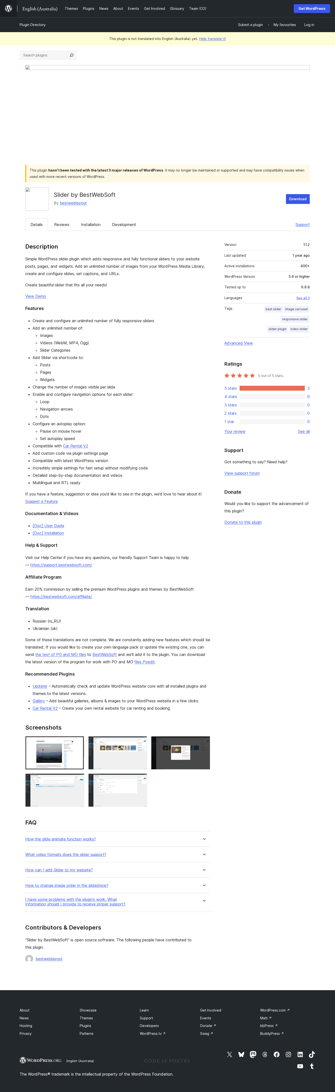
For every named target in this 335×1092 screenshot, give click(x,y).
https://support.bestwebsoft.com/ (61, 564)
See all (304, 431)
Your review (234, 431)
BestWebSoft (104, 654)
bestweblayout (73, 202)
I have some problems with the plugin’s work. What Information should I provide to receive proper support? (75, 901)
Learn (144, 1010)
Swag (206, 1033)
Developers (149, 1026)
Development (124, 224)
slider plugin (277, 329)
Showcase (88, 1010)
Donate (208, 1026)
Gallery (39, 700)
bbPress (269, 1026)
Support (303, 224)
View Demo (35, 296)
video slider (299, 329)
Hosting (26, 1026)
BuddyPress (272, 1033)
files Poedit (144, 661)
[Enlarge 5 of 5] (140, 780)
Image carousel (296, 309)
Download (298, 199)
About (24, 1010)
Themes (86, 1018)
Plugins (85, 1026)
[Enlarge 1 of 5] (77, 742)
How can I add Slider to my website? (59, 870)
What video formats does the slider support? (65, 854)
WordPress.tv (153, 1033)
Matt (266, 1018)
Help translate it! (212, 39)
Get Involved (210, 1010)
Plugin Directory (33, 25)
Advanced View (238, 343)
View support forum (242, 473)
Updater (40, 686)
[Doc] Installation (48, 533)
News (24, 1018)
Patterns (86, 1033)
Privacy (26, 1033)
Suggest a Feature (41, 501)
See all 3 (303, 298)
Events (205, 1018)
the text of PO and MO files (60, 654)
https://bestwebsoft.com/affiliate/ (61, 596)
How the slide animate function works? (60, 839)
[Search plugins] (72, 55)
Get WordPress (311, 8)
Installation (91, 224)
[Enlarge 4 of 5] (77, 780)
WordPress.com (275, 1010)
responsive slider (295, 319)
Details (36, 224)
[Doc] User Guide (48, 525)
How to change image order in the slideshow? (66, 885)
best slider (273, 309)
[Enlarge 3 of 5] (203, 742)
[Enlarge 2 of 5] (140, 742)
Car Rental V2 (75, 445)
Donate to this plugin (243, 522)
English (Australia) (80, 1061)
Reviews (61, 224)
